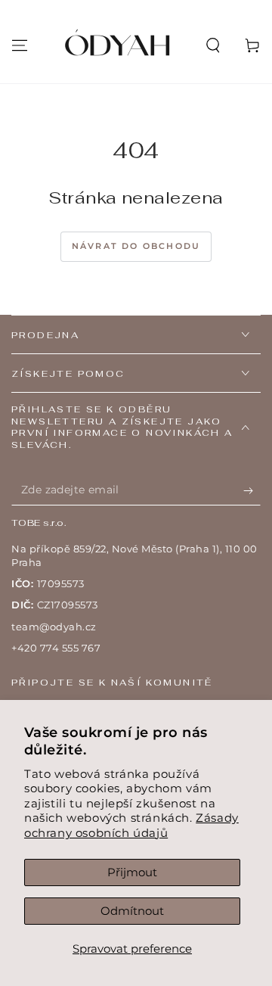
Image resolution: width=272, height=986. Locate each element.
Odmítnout (132, 911)
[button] (213, 45)
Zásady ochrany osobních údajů (131, 825)
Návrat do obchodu (136, 246)
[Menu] (19, 45)
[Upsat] (252, 490)
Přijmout (132, 872)
